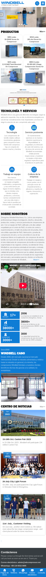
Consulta (41, 573)
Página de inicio (5, 574)
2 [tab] (21, 24)
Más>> (42, 32)
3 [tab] (24, 24)
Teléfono (13, 573)
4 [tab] (26, 24)
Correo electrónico (32, 574)
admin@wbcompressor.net (29, 562)
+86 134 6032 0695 (18, 566)
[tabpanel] (23, 17)
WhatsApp (23, 573)
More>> (36, 260)
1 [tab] (19, 24)
